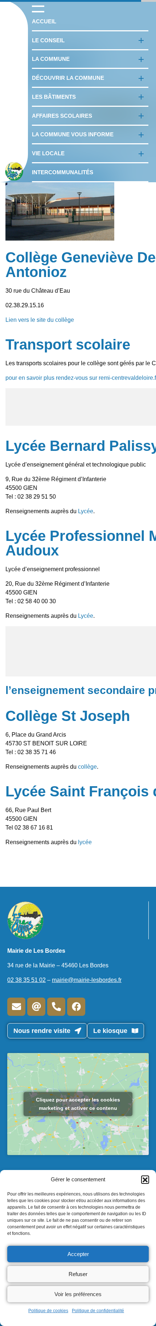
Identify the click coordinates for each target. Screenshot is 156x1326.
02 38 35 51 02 (26, 980)
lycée (85, 842)
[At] (36, 1007)
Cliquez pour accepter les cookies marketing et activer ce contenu (78, 1104)
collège (87, 767)
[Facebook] (76, 1007)
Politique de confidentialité (98, 1310)
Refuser (78, 1274)
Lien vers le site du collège (39, 320)
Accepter (78, 1254)
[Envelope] (16, 1007)
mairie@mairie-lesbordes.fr (87, 980)
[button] (145, 1179)
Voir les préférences (78, 1294)
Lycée (85, 511)
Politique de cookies (48, 1310)
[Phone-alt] (56, 1007)
